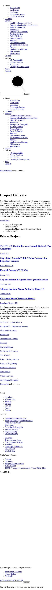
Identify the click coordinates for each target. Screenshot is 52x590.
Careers (8, 406)
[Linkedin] (18, 547)
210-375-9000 (10, 466)
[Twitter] (18, 528)
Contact (8, 71)
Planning (13, 47)
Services (8, 21)
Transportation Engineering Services (23, 25)
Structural (13, 40)
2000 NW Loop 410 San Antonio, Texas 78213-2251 (25, 468)
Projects (8, 56)
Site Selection (15, 54)
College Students (16, 62)
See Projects (4, 220)
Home (2, 170)
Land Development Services (20, 23)
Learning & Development (19, 67)
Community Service (17, 14)
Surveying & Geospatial (19, 32)
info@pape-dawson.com (14, 464)
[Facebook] (18, 565)
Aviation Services (16, 34)
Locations (8, 19)
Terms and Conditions (13, 572)
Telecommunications (17, 43)
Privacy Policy (10, 574)
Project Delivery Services (9, 359)
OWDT (20, 580)
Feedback (8, 576)
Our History (14, 10)
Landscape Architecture (19, 49)
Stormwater (14, 30)
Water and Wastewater (8, 330)
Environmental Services (19, 45)
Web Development (7, 580)
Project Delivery (16, 36)
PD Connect (14, 64)
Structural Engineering (8, 363)
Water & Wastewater (17, 27)
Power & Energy (16, 38)
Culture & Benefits (17, 16)
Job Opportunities (16, 60)
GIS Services (15, 51)
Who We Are (15, 8)
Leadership (14, 12)
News (7, 69)
